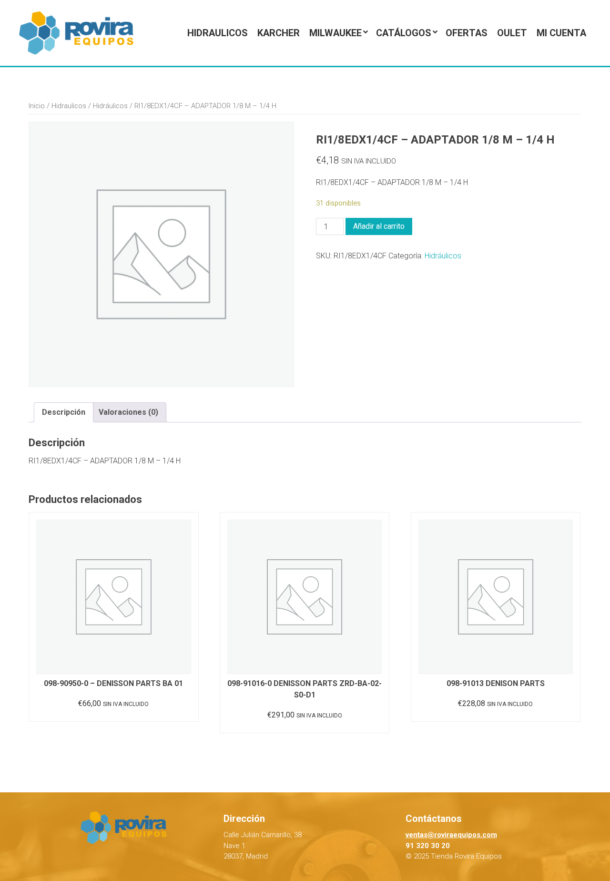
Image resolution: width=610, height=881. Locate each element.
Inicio (37, 106)
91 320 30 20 (428, 845)
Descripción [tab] (63, 412)
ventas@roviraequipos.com (451, 834)
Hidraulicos (217, 33)
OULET (512, 33)
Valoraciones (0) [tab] (128, 412)
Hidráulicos (110, 106)
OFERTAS (467, 33)
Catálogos (403, 33)
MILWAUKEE (335, 33)
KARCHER (278, 33)
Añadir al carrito (379, 226)
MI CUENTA (561, 33)
